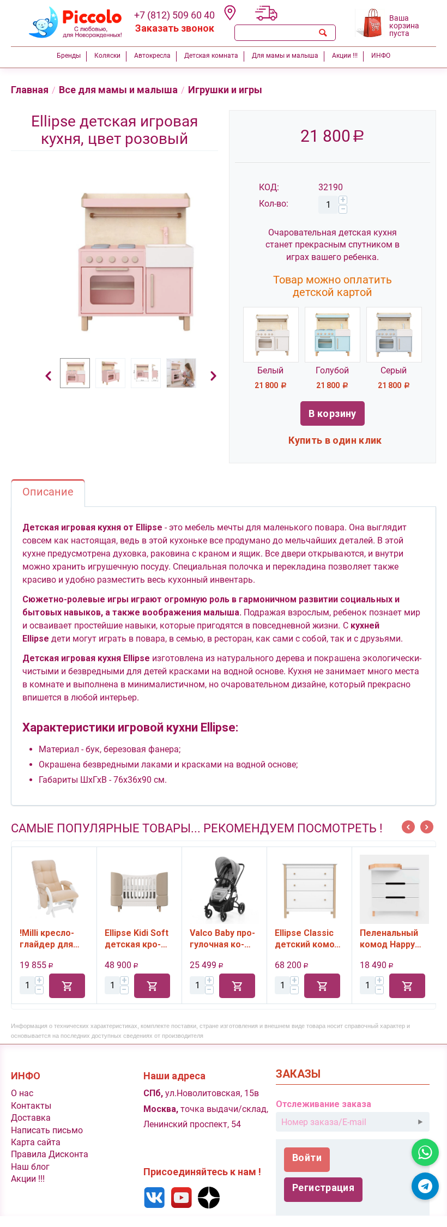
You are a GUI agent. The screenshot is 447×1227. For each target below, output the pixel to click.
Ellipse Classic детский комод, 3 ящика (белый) (234, 939)
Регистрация (323, 1187)
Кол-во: (273, 203)
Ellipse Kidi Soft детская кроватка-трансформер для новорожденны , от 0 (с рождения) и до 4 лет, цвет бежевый (65, 939)
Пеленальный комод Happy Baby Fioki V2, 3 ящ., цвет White (319, 939)
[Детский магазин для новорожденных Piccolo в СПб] (68, 21)
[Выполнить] (420, 1122)
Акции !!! (28, 1179)
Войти (307, 1157)
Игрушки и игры (225, 89)
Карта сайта (36, 1142)
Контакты (31, 1106)
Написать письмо (47, 1130)
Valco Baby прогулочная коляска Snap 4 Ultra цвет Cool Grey (148, 939)
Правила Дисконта (49, 1154)
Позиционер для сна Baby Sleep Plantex (399, 939)
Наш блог (30, 1167)
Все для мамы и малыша (118, 89)
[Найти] (323, 33)
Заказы (298, 1074)
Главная (30, 89)
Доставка (31, 1118)
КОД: (269, 187)
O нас (22, 1093)
